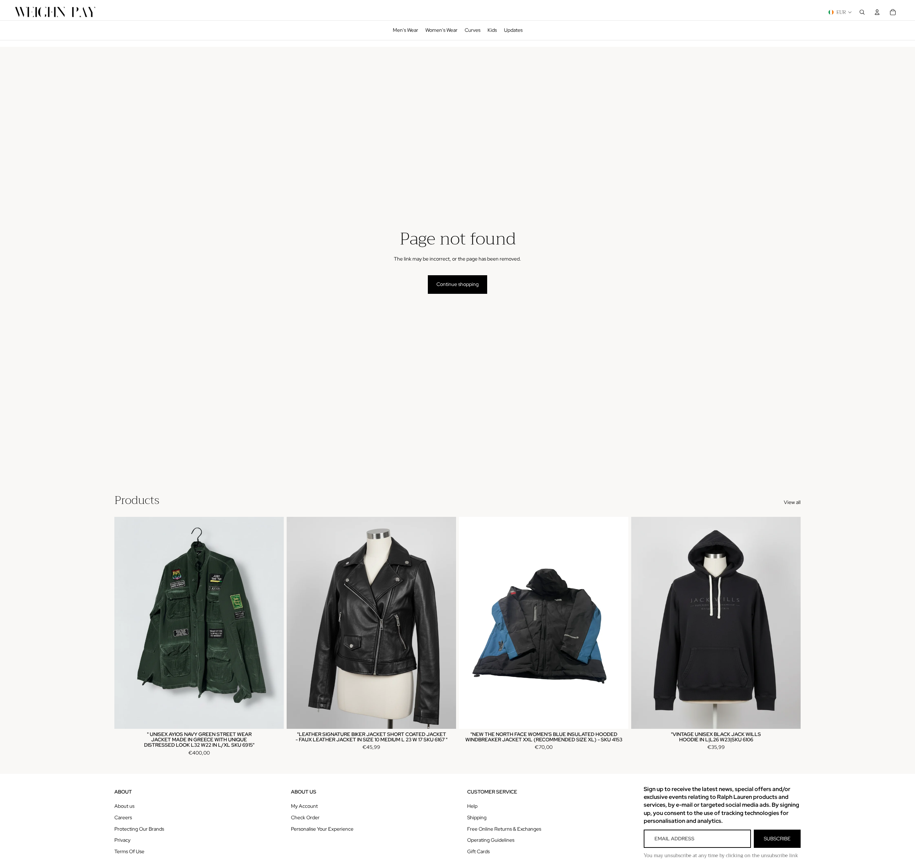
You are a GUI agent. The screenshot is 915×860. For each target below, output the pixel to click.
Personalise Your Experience (322, 829)
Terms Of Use (129, 851)
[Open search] (862, 12)
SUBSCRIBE (777, 838)
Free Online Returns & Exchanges (504, 829)
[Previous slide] (125, 623)
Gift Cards (478, 851)
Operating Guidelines (490, 840)
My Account (304, 806)
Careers (123, 817)
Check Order (305, 817)
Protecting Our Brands (139, 829)
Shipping (476, 817)
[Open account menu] (877, 12)
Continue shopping (457, 284)
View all (792, 502)
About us (124, 806)
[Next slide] (273, 623)
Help (472, 806)
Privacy (122, 840)
